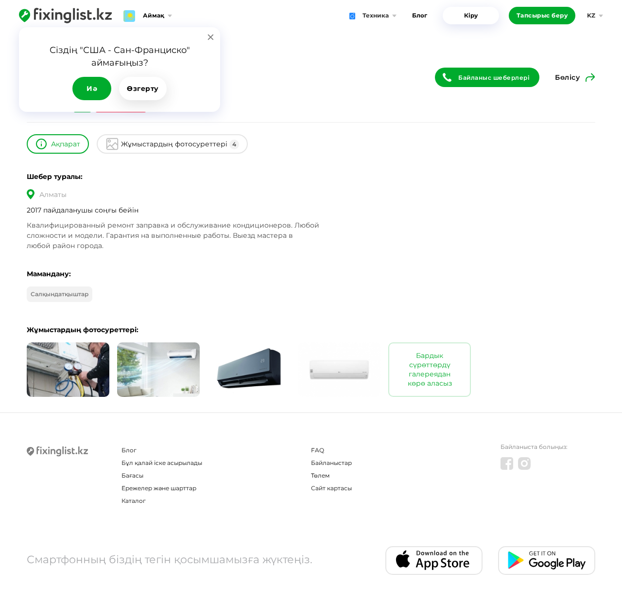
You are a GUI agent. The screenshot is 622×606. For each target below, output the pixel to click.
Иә (91, 88)
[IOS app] (434, 560)
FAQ (317, 450)
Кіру (471, 15)
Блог (419, 15)
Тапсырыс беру (542, 15)
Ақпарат (65, 144)
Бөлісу (567, 77)
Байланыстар (331, 462)
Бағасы (132, 475)
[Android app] (546, 560)
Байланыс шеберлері (494, 77)
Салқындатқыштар (59, 294)
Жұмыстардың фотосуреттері (178, 144)
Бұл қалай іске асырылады (161, 462)
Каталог (133, 500)
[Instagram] (524, 463)
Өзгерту (143, 88)
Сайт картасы (331, 488)
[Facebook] (507, 463)
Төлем (320, 475)
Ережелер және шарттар (158, 488)
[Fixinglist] (65, 15)
